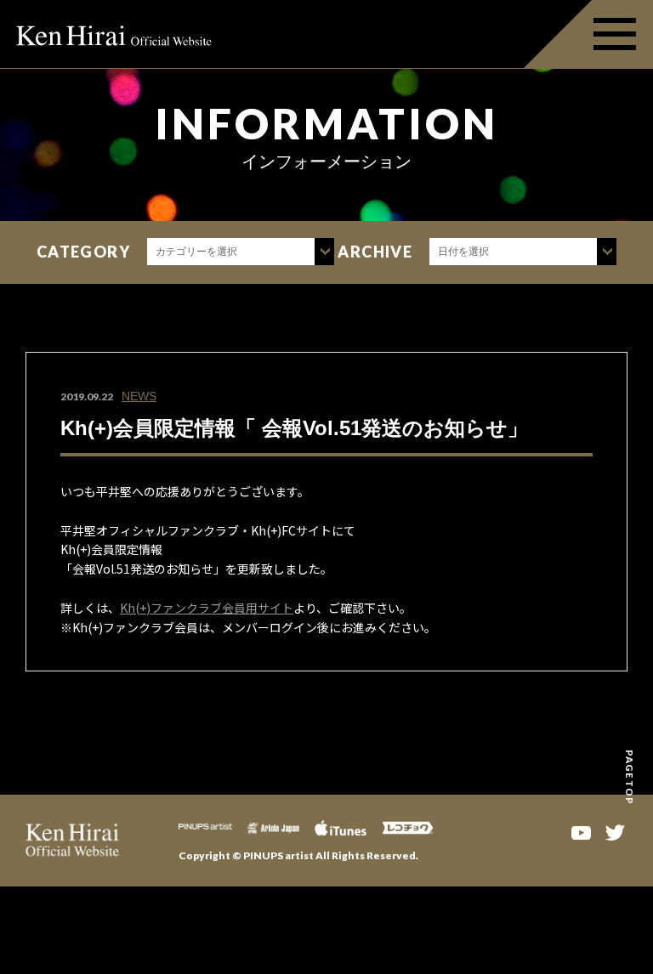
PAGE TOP (629, 777)
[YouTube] (580, 831)
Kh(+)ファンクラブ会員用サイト (206, 607)
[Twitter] (614, 831)
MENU (588, 34)
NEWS (139, 396)
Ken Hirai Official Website (115, 34)
